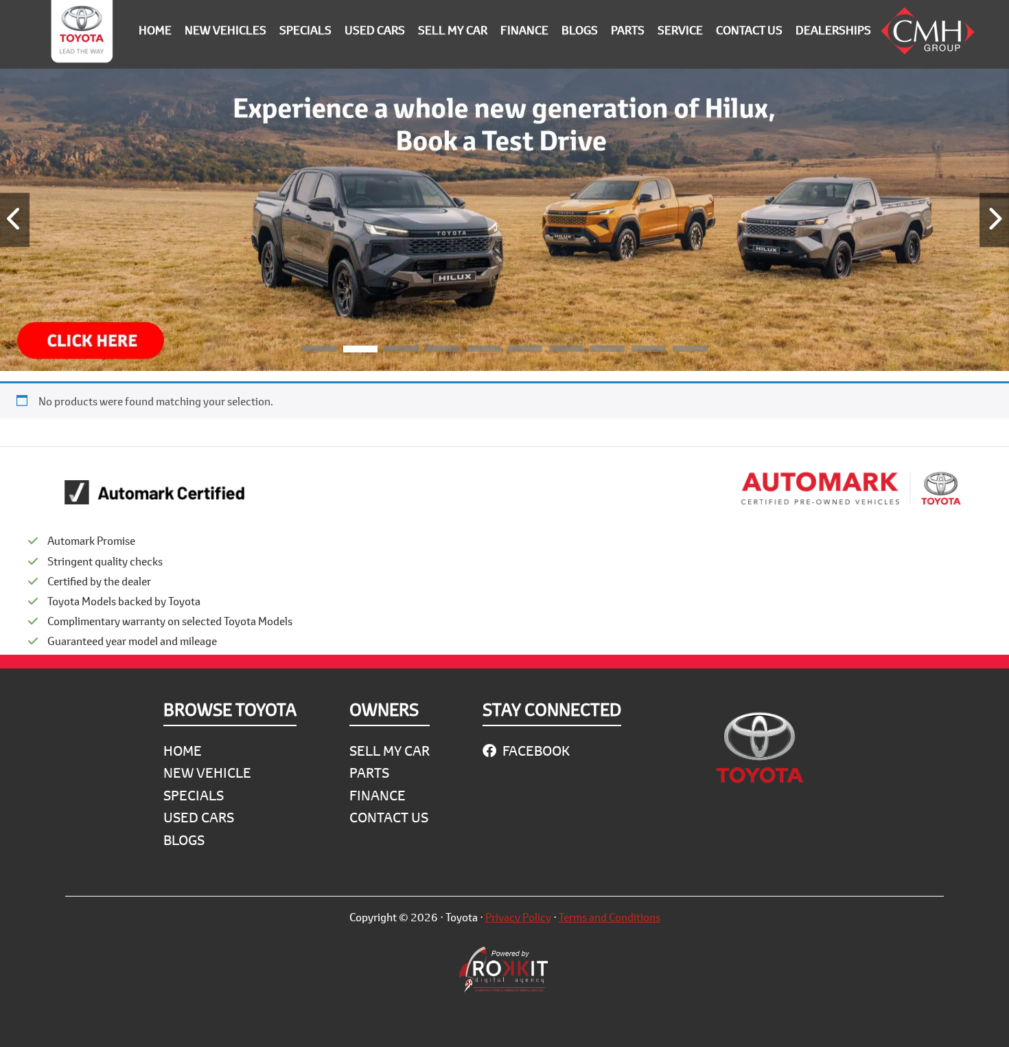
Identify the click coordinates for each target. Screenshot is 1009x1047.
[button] (319, 351)
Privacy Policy (518, 917)
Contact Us (388, 817)
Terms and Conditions (609, 917)
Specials (193, 795)
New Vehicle (207, 772)
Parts (369, 772)
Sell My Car (389, 750)
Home (182, 750)
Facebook (535, 750)
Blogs (184, 840)
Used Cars (198, 817)
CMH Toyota (81, 34)
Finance (377, 795)
